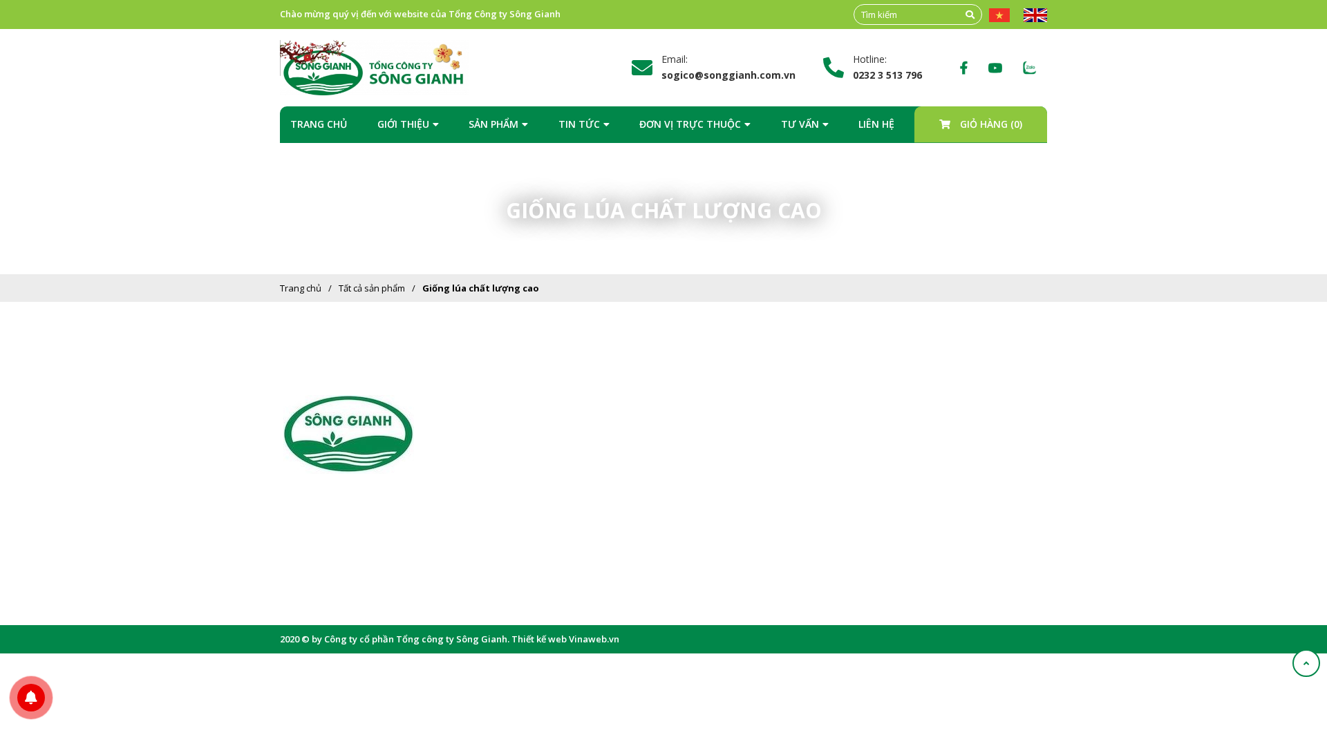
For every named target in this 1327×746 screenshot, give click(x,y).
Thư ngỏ (544, 440)
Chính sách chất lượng (573, 504)
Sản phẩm (493, 124)
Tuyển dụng (727, 525)
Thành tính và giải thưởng (579, 525)
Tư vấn (800, 124)
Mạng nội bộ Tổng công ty (756, 483)
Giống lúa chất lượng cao (480, 288)
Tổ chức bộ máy (559, 461)
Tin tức (579, 124)
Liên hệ (876, 124)
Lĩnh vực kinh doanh (569, 483)
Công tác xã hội (558, 546)
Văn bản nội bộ (734, 461)
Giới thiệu (403, 124)
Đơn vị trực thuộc (690, 124)
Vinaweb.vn (594, 639)
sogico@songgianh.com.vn (364, 554)
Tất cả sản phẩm (372, 288)
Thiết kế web (539, 639)
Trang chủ (318, 124)
